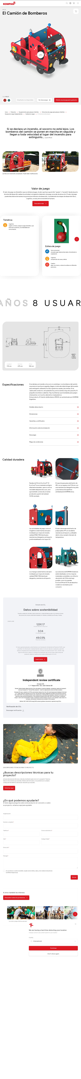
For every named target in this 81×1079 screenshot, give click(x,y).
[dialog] (40, 539)
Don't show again (53, 954)
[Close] (75, 924)
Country (31, 937)
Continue (53, 948)
